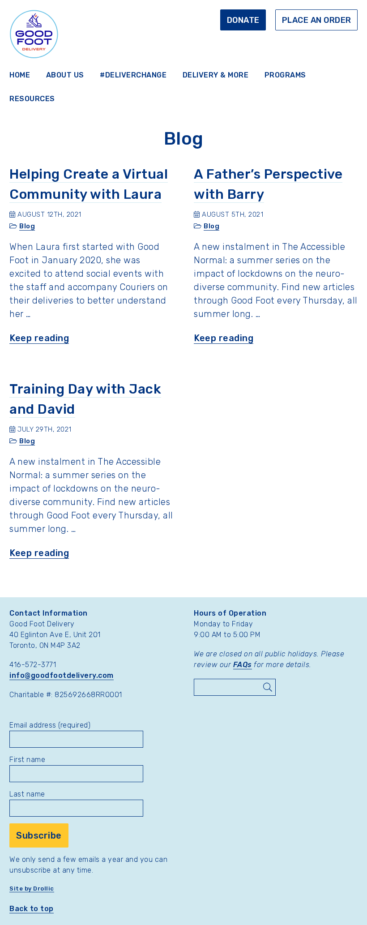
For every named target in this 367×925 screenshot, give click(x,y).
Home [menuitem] (19, 75)
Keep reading (39, 338)
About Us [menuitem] (65, 75)
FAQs (242, 664)
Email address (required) (49, 725)
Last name (27, 794)
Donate (243, 20)
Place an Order (316, 20)
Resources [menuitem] (32, 98)
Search (267, 687)
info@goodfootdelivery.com (61, 675)
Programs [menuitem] (285, 75)
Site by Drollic (31, 888)
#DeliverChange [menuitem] (133, 75)
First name (27, 759)
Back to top (31, 908)
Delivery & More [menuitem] (216, 75)
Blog (27, 226)
